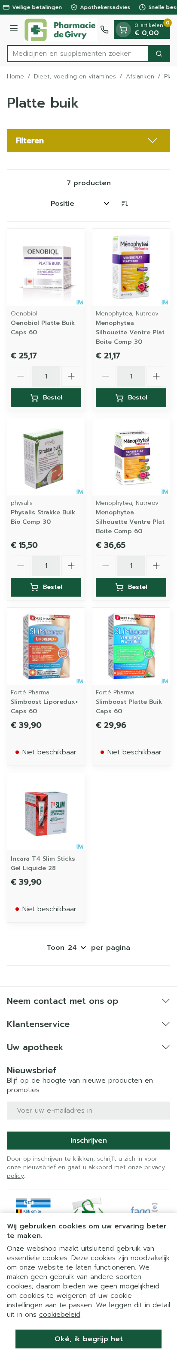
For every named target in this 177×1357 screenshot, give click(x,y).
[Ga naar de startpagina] (60, 30)
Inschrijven (88, 1140)
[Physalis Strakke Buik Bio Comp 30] (46, 456)
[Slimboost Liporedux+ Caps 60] (46, 646)
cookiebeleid (59, 1314)
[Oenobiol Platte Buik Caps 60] (46, 267)
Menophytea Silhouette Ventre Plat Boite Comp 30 (130, 332)
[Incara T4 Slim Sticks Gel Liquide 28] (46, 811)
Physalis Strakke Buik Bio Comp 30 (43, 517)
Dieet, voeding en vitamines (75, 76)
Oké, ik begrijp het (89, 1339)
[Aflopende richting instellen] (124, 203)
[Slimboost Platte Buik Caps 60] (131, 646)
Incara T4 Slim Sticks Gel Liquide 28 (43, 863)
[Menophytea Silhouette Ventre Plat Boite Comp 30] (131, 267)
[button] (88, 140)
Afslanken (140, 76)
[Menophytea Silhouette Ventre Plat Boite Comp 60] (131, 456)
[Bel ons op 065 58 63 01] (104, 29)
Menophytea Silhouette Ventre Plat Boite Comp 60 (130, 522)
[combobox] (78, 53)
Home (15, 76)
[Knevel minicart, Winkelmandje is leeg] (123, 29)
